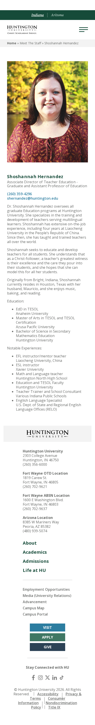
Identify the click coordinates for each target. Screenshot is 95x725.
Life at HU (34, 570)
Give (47, 647)
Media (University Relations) (47, 595)
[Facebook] (33, 677)
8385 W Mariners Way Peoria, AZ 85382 (41, 524)
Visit (47, 627)
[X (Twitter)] (47, 677)
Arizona (57, 15)
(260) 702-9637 (35, 508)
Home (11, 43)
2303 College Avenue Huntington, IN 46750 (41, 457)
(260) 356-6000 (35, 464)
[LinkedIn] (54, 677)
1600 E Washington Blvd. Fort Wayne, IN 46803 (43, 502)
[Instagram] (40, 677)
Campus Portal (35, 614)
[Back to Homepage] (47, 433)
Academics (35, 552)
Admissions (36, 561)
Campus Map (33, 608)
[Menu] (83, 29)
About (30, 543)
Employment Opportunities (46, 589)
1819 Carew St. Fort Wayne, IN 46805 (40, 480)
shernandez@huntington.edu (33, 198)
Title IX (54, 707)
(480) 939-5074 (35, 530)
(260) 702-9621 (35, 486)
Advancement (35, 601)
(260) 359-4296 (19, 193)
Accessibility (48, 694)
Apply (47, 637)
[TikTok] (61, 677)
